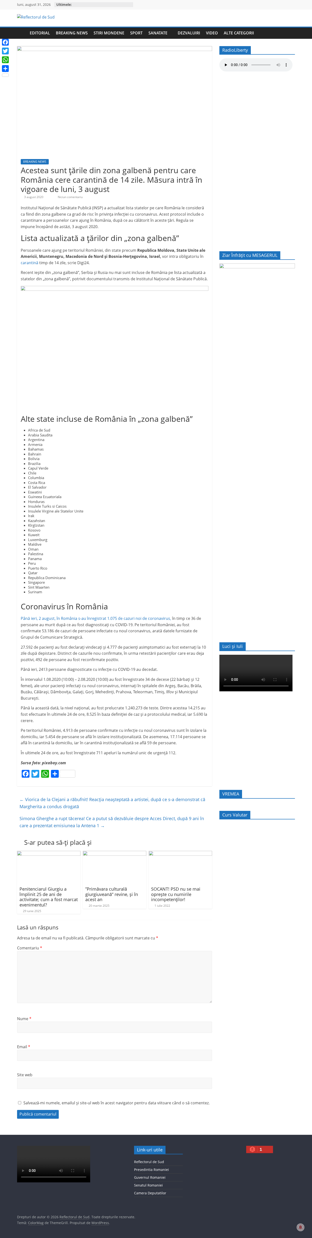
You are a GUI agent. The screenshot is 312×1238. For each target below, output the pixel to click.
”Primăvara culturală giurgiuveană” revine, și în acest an (111, 894)
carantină (29, 262)
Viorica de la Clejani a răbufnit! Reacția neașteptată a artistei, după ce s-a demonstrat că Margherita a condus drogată (112, 802)
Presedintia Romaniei (151, 1169)
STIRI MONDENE (109, 33)
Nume (24, 1018)
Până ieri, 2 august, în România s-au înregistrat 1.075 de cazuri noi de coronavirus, (96, 618)
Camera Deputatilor (150, 1193)
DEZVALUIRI (189, 33)
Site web (24, 1074)
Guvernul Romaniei (150, 1177)
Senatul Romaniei (148, 1185)
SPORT (136, 33)
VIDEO (212, 33)
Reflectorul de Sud (149, 1161)
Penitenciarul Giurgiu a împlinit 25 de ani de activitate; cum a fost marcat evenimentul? (49, 897)
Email (23, 1046)
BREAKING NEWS (72, 33)
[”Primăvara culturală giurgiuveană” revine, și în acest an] (114, 853)
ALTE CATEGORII (239, 33)
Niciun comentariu (70, 197)
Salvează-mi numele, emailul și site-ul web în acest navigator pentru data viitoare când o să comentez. (116, 1103)
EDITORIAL (40, 33)
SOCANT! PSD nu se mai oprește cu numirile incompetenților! (175, 894)
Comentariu (29, 948)
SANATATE (157, 33)
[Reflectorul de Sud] (22, 33)
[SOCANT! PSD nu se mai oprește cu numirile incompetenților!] (180, 853)
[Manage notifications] (300, 1227)
